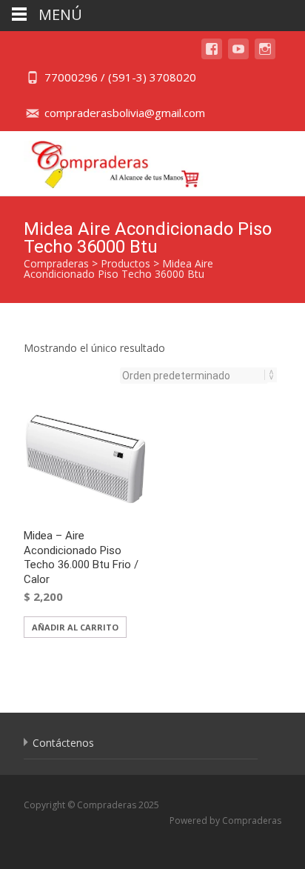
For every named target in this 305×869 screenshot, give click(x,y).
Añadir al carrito (75, 627)
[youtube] (238, 56)
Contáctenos (63, 743)
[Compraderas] (104, 160)
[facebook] (211, 56)
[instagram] (265, 56)
